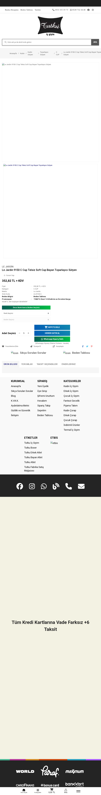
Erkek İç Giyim (71, 391)
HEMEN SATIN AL (52, 333)
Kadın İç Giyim (71, 386)
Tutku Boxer (30, 447)
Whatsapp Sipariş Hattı (53, 339)
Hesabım (42, 400)
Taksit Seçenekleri (47, 364)
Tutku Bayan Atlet (33, 457)
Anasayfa (16, 386)
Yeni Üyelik (43, 386)
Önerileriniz (69, 364)
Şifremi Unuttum (46, 395)
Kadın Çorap (70, 410)
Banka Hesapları (12, 10)
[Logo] (50, 26)
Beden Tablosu (27, 10)
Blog (13, 395)
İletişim (15, 415)
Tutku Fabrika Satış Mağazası (34, 469)
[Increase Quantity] (28, 333)
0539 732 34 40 (78, 10)
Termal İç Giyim (72, 429)
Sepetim (41, 410)
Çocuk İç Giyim (71, 395)
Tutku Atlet (30, 462)
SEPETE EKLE (54, 327)
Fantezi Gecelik (72, 400)
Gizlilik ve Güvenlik (20, 410)
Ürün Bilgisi (10, 364)
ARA (95, 42)
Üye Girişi (42, 391)
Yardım (38, 10)
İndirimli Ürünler (72, 425)
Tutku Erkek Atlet (33, 452)
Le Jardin (8, 266)
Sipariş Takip (43, 405)
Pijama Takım (71, 405)
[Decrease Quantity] (19, 333)
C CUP (36, 289)
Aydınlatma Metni (20, 405)
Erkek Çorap (70, 415)
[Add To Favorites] (15, 346)
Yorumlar (27, 364)
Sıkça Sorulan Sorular (33, 352)
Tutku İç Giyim (31, 442)
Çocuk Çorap (70, 420)
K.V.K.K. (15, 400)
